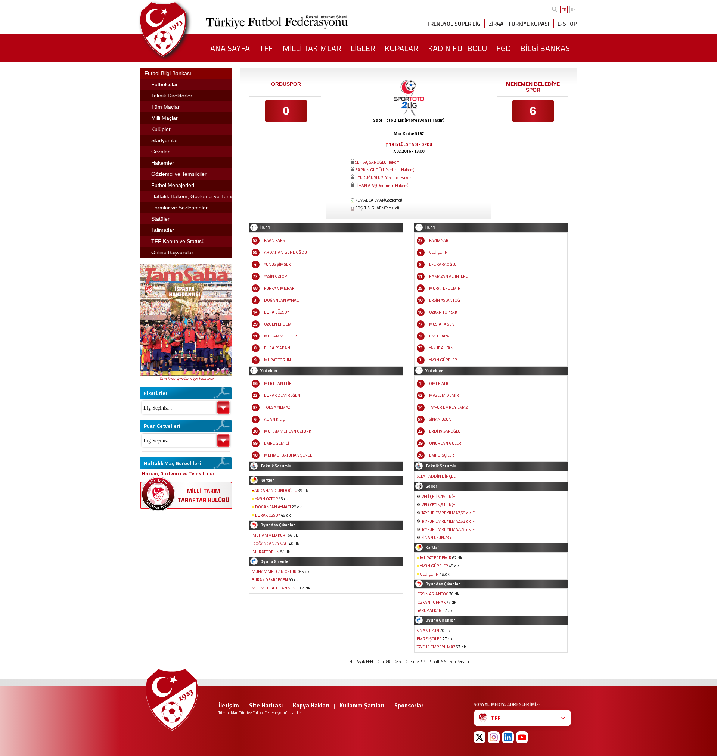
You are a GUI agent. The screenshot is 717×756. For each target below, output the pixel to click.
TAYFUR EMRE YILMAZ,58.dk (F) (448, 513)
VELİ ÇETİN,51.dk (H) (439, 505)
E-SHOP (567, 23)
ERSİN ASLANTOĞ (444, 300)
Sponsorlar (408, 705)
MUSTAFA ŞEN (441, 324)
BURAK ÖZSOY (276, 312)
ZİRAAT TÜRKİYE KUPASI (519, 23)
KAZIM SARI (439, 240)
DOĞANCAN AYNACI (282, 300)
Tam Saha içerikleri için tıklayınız (186, 379)
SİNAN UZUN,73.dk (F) (440, 538)
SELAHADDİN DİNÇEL (436, 476)
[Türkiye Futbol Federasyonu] (175, 29)
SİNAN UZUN (440, 419)
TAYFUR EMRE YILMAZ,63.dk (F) (448, 521)
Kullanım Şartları (361, 705)
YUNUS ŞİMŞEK (277, 264)
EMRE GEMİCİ (276, 443)
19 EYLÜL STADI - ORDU (410, 144)
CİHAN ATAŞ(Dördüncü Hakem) (381, 186)
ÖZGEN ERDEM (278, 324)
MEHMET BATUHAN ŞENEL (288, 455)
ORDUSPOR (286, 84)
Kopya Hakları (311, 705)
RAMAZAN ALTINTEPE (448, 276)
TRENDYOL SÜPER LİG (453, 23)
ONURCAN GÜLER (445, 443)
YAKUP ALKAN (441, 348)
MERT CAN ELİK (277, 383)
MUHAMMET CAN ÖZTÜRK (287, 431)
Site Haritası (266, 705)
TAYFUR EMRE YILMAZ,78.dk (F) (448, 529)
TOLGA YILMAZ (277, 407)
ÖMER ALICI (439, 383)
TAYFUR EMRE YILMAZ (448, 407)
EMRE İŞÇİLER (441, 455)
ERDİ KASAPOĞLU (444, 431)
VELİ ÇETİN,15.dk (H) (439, 497)
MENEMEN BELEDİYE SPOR (533, 87)
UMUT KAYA (439, 336)
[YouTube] (522, 737)
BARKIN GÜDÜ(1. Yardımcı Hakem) (384, 170)
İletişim (228, 705)
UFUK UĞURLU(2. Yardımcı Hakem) (384, 178)
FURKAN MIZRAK (279, 288)
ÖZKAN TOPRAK (443, 312)
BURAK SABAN (277, 348)
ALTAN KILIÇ (274, 419)
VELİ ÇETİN (438, 252)
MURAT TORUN (277, 360)
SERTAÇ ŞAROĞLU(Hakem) (377, 162)
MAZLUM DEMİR (444, 395)
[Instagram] (494, 737)
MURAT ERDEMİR (444, 288)
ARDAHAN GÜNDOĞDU (285, 252)
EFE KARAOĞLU (443, 264)
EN (573, 9)
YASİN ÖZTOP (275, 276)
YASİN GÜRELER (443, 360)
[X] (479, 737)
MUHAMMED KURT (281, 336)
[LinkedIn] (508, 737)
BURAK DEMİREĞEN (282, 395)
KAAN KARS (274, 240)
